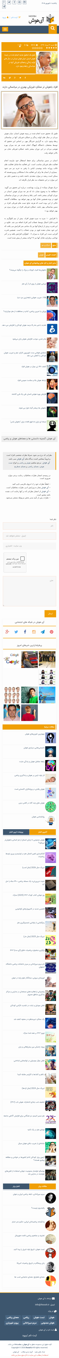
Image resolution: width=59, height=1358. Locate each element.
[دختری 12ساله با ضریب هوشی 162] (29, 659)
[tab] (16, 832)
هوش (41, 255)
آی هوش (20, 459)
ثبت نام (14, 17)
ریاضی (21, 463)
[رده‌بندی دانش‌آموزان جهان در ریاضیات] (29, 695)
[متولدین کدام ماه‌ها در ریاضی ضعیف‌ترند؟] (29, 712)
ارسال (50, 613)
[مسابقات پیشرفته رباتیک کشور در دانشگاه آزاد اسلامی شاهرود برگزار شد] (47, 659)
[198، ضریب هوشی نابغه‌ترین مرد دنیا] (12, 712)
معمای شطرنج (20, 466)
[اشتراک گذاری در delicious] (9, 78)
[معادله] (12, 659)
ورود (4, 17)
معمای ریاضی (33, 466)
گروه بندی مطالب (27, 1352)
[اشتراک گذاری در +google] (15, 78)
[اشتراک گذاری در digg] (4, 78)
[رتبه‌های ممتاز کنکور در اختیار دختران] (47, 677)
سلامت (18, 1344)
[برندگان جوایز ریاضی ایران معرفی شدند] (47, 695)
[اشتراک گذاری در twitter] (20, 78)
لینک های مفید (40, 1352)
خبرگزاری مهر (46, 245)
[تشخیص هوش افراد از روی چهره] (12, 695)
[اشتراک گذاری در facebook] (25, 78)
